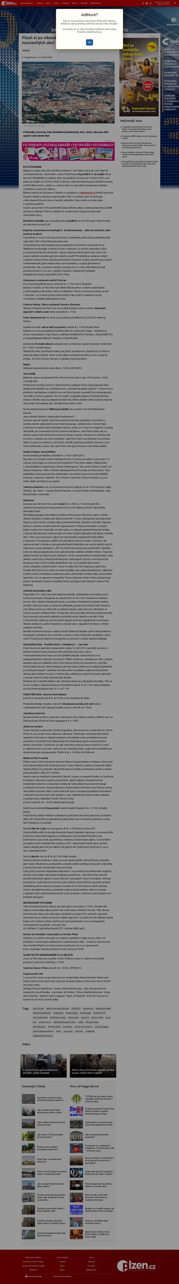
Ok (89, 42)
